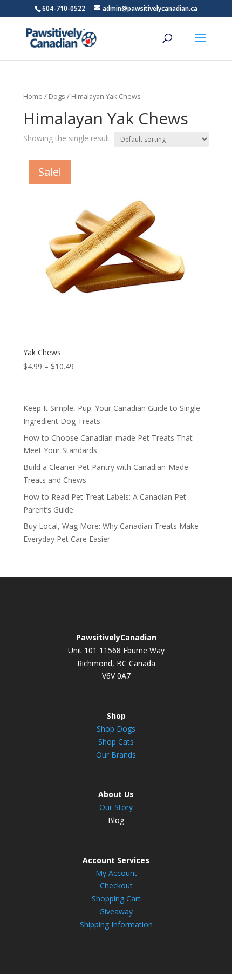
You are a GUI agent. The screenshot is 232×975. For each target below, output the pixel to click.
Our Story (116, 807)
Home (33, 96)
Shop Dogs (116, 729)
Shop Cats (116, 742)
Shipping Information (116, 924)
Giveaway (116, 911)
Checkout (116, 885)
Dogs (57, 96)
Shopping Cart (116, 898)
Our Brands (116, 755)
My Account (116, 873)
